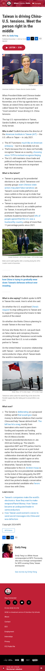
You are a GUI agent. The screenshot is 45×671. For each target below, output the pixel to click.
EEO (6, 627)
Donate (37, 3)
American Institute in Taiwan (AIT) (21, 134)
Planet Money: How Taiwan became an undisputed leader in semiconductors (21, 506)
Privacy (7, 641)
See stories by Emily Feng (26, 572)
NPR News (8, 530)
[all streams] (42, 668)
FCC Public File (10, 646)
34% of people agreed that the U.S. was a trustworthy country (22, 219)
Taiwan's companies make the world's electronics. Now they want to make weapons (22, 500)
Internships (9, 636)
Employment (9, 632)
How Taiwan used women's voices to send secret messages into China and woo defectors (22, 516)
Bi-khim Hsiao (32, 468)
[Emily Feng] (7, 551)
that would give (25, 415)
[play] (3, 668)
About (7, 617)
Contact (7, 622)
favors (37, 483)
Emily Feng (14, 36)
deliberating (23, 412)
